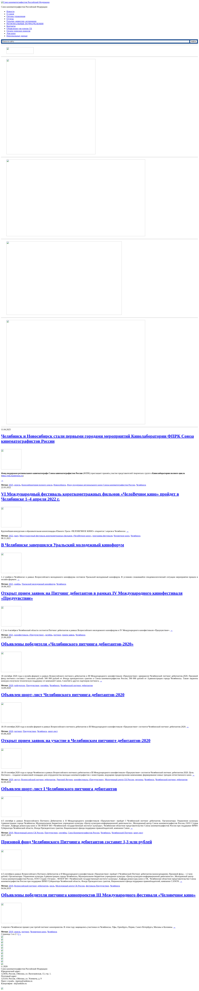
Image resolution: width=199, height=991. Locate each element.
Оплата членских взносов (18, 31)
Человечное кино (122, 536)
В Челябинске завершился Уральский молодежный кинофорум (62, 544)
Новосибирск (59, 485)
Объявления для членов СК (19, 28)
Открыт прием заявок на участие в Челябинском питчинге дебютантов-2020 (75, 740)
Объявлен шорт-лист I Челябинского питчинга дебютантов (59, 788)
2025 (11, 485)
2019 (11, 833)
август (17, 779)
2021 (11, 584)
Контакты (11, 26)
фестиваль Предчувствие (97, 886)
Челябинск (141, 485)
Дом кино (11, 33)
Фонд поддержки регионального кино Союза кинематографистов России (101, 485)
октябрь (48, 635)
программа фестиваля (102, 536)
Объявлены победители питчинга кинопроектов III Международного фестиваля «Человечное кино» (98, 894)
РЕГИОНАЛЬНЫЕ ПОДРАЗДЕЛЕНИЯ (24, 24)
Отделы (10, 19)
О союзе (10, 14)
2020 (11, 685)
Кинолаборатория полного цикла (37, 485)
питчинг (57, 635)
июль (52, 886)
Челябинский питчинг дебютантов (77, 685)
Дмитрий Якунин (64, 779)
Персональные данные (16, 36)
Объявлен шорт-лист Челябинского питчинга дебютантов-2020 (62, 694)
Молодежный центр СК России (119, 779)
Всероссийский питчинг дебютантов (38, 779)
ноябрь (17, 584)
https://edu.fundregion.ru (12, 476)
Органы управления (15, 16)
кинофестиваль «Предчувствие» (29, 635)
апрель (17, 485)
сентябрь (44, 685)
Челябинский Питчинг (122, 833)
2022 (11, 536)
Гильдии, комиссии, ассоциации (21, 21)
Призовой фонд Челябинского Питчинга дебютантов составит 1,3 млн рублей (76, 841)
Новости (10, 11)
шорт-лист (53, 731)
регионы (139, 779)
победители (19, 685)
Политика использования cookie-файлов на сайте (24, 986)
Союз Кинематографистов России (84, 833)
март (16, 536)
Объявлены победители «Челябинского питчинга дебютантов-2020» (67, 643)
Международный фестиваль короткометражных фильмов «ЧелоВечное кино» (55, 536)
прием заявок (68, 635)
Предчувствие (32, 685)
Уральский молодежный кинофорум (38, 584)
